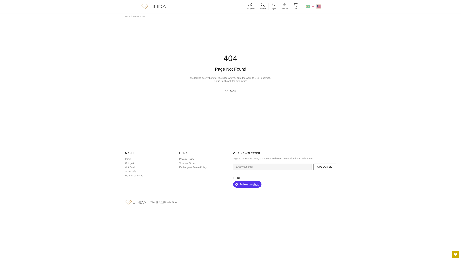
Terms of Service (188, 163)
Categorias (130, 163)
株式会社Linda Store (136, 202)
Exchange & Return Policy (193, 167)
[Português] (308, 6)
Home (127, 16)
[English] (318, 6)
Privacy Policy (186, 159)
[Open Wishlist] (455, 254)
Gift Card (130, 167)
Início (128, 159)
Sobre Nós (130, 171)
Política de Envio (134, 175)
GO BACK (230, 91)
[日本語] (313, 6)
